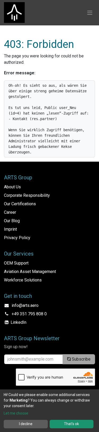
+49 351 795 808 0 (29, 313)
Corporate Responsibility (27, 195)
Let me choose (16, 413)
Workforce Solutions (23, 280)
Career (10, 212)
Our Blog (12, 220)
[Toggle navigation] (89, 12)
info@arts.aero (25, 305)
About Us (12, 186)
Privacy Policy (17, 237)
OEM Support (16, 263)
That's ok (71, 424)
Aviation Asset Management (30, 271)
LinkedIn (18, 322)
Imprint (10, 229)
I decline (25, 424)
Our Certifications (20, 203)
